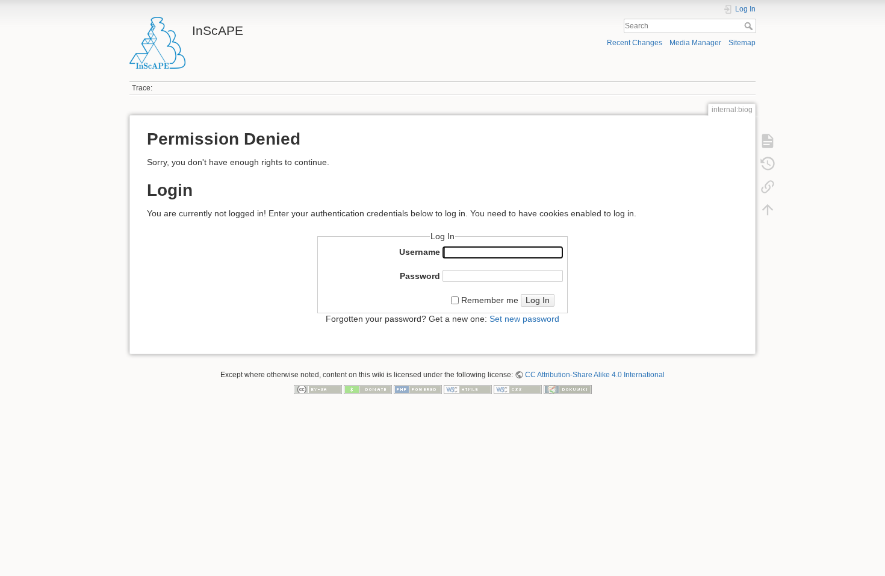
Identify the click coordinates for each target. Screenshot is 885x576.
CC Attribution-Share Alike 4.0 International (595, 375)
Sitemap (742, 43)
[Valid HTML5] (468, 389)
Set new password (524, 319)
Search (750, 26)
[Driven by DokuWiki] (568, 389)
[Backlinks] (767, 186)
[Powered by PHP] (418, 389)
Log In (538, 300)
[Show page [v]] (767, 141)
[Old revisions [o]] (767, 163)
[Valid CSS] (518, 389)
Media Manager (695, 43)
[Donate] (368, 389)
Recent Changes (634, 43)
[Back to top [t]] (767, 209)
